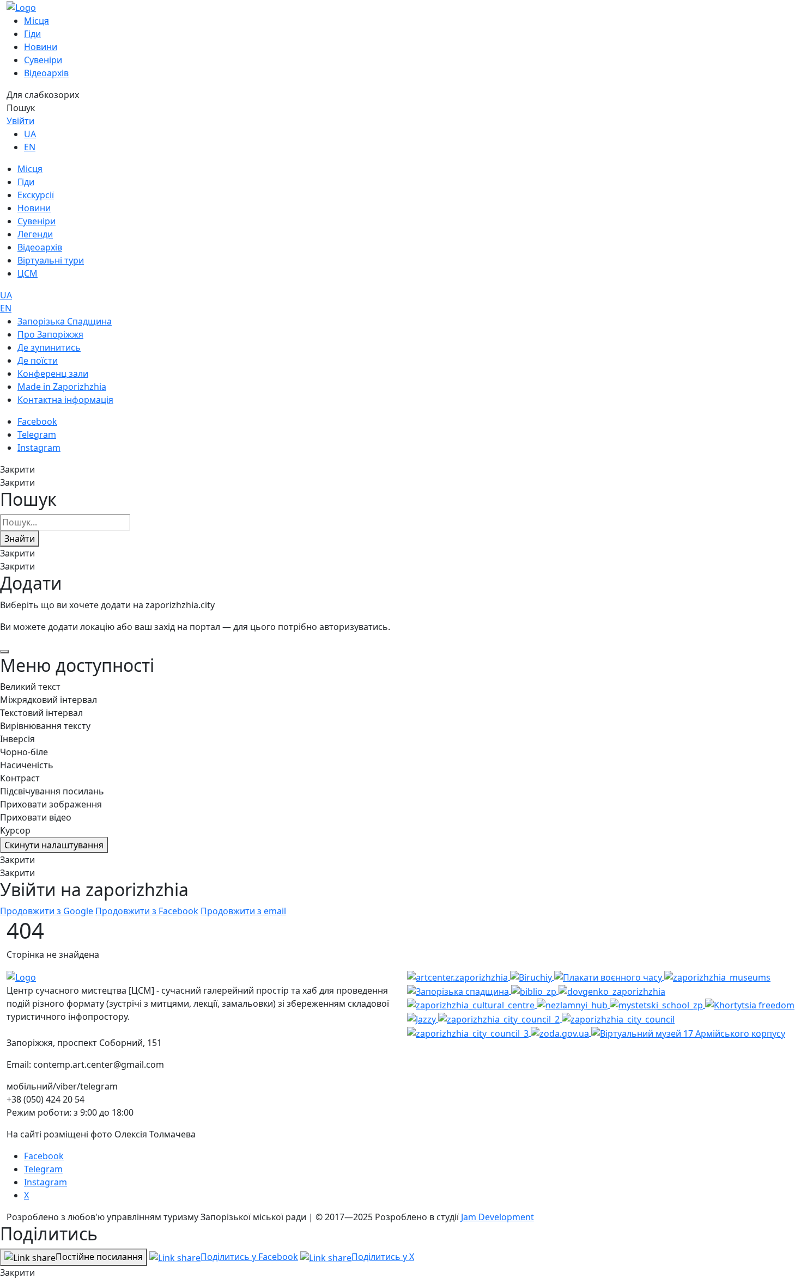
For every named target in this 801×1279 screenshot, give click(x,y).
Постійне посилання (99, 1257)
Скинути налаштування (54, 845)
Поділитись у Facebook (249, 1257)
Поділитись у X (382, 1257)
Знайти (19, 538)
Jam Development (497, 1217)
